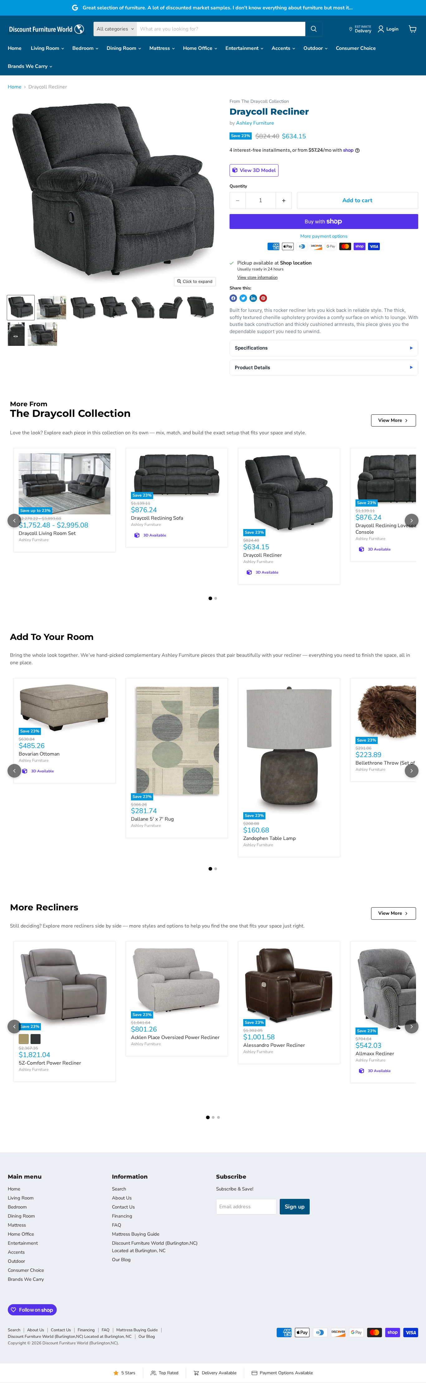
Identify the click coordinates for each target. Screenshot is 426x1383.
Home (15, 48)
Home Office (198, 48)
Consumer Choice (356, 48)
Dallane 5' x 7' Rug (152, 819)
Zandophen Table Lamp (269, 838)
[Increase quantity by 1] (284, 200)
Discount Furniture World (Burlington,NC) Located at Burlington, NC (70, 1336)
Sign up (295, 1206)
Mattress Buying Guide (135, 1234)
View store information (257, 277)
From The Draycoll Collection (259, 101)
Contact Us (123, 1207)
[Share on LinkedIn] (253, 298)
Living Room (46, 48)
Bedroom (83, 48)
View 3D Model (257, 170)
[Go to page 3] (218, 1117)
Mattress (160, 48)
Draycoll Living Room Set (47, 533)
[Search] (313, 29)
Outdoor (313, 48)
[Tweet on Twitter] (243, 298)
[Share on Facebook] (233, 298)
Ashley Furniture (255, 123)
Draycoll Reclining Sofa (157, 518)
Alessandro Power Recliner (274, 1045)
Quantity (238, 186)
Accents (282, 48)
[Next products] (412, 520)
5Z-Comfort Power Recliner (50, 1063)
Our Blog (121, 1260)
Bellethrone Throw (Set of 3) (388, 763)
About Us (122, 1198)
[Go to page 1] (210, 598)
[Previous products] (14, 520)
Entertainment (242, 48)
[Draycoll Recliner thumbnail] (20, 307)
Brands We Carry (28, 66)
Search (119, 1189)
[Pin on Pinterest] (263, 298)
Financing (122, 1216)
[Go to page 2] (215, 598)
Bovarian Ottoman (39, 754)
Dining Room (122, 48)
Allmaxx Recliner (375, 1053)
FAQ (116, 1225)
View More (390, 420)
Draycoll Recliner (262, 555)
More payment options (323, 236)
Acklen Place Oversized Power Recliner (175, 1037)
